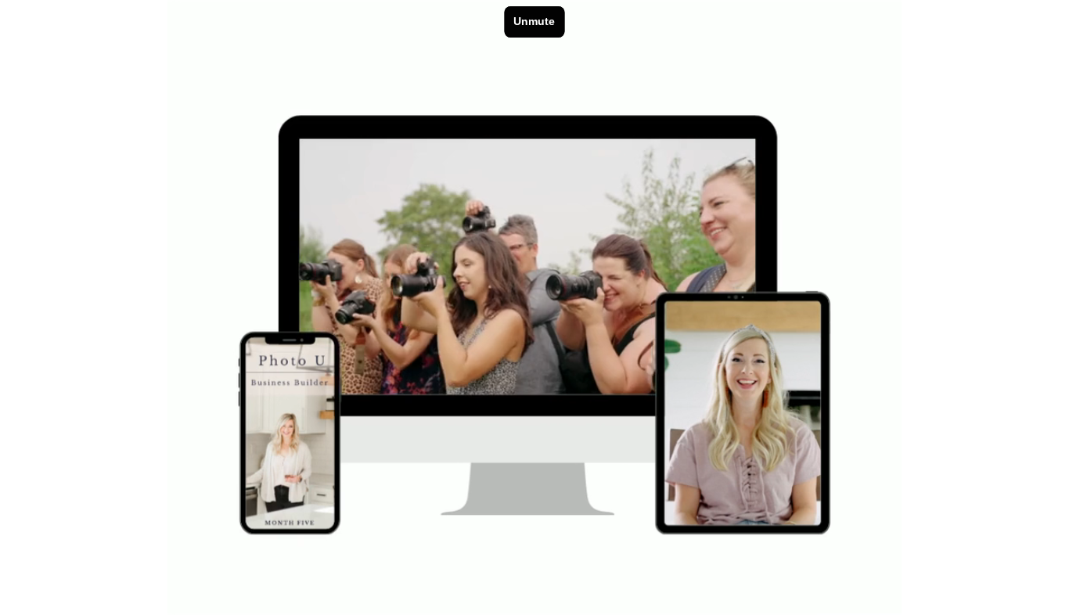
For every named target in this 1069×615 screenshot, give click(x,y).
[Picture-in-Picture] (879, 596)
